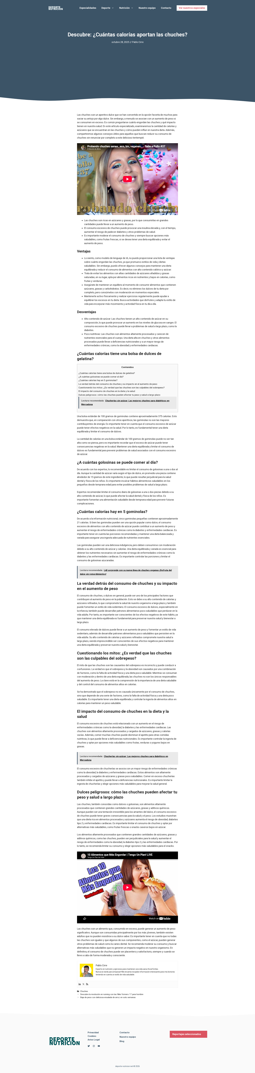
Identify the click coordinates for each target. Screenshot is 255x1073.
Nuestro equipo (147, 7)
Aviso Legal (94, 1039)
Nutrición (124, 7)
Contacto (166, 7)
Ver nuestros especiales (192, 7)
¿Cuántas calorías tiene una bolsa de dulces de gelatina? (106, 373)
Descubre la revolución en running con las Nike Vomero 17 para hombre (111, 994)
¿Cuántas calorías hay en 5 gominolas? (97, 380)
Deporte (105, 7)
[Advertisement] (127, 64)
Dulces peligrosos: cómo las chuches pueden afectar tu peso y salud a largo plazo (119, 395)
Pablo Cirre (138, 42)
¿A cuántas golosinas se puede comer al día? (101, 376)
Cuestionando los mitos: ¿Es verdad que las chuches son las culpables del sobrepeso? (121, 387)
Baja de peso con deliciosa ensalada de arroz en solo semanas (108, 997)
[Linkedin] (79, 984)
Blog (122, 1041)
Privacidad (93, 1032)
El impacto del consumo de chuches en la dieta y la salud (106, 391)
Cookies (92, 1036)
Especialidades (88, 7)
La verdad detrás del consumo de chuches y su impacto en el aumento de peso (117, 384)
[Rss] (87, 984)
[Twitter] (83, 984)
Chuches (84, 991)
